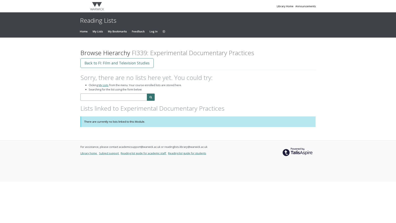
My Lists (98, 31)
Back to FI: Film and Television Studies (117, 62)
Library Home (285, 6)
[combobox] (113, 97)
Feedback (138, 31)
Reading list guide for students (187, 153)
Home (84, 31)
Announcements (305, 6)
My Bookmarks (117, 31)
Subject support (109, 153)
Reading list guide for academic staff (144, 153)
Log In (154, 31)
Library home (89, 153)
